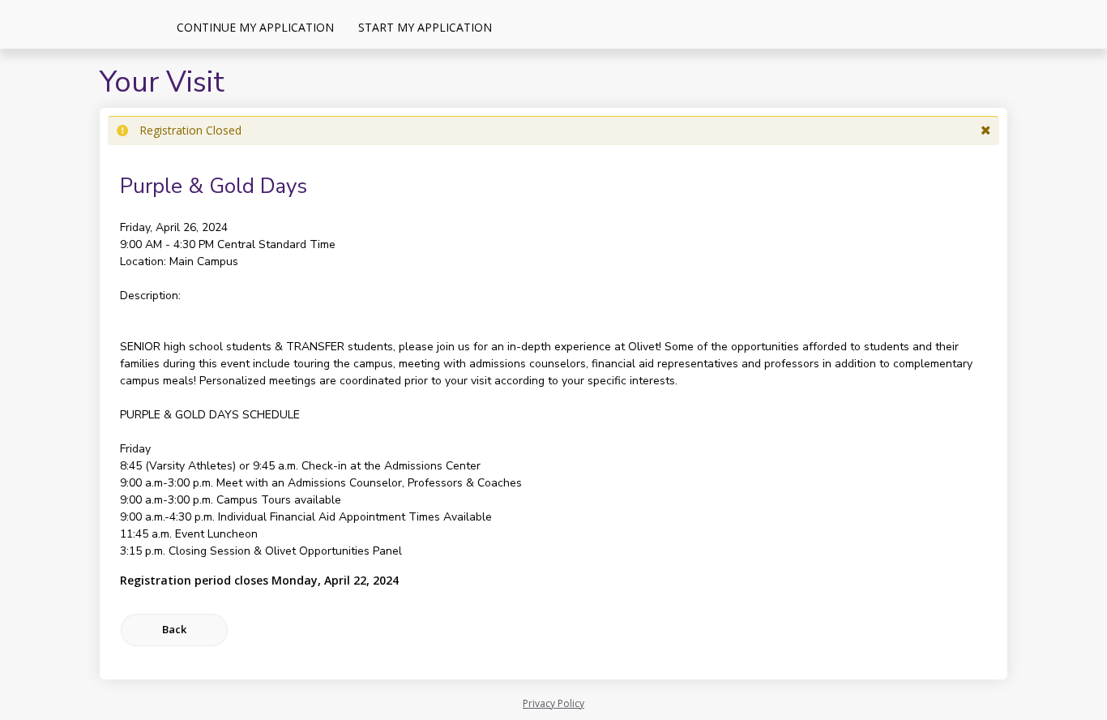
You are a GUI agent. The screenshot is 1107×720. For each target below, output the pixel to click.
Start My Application (425, 27)
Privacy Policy (553, 703)
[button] (985, 130)
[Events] (516, 26)
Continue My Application (255, 27)
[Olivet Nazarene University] (81, 24)
